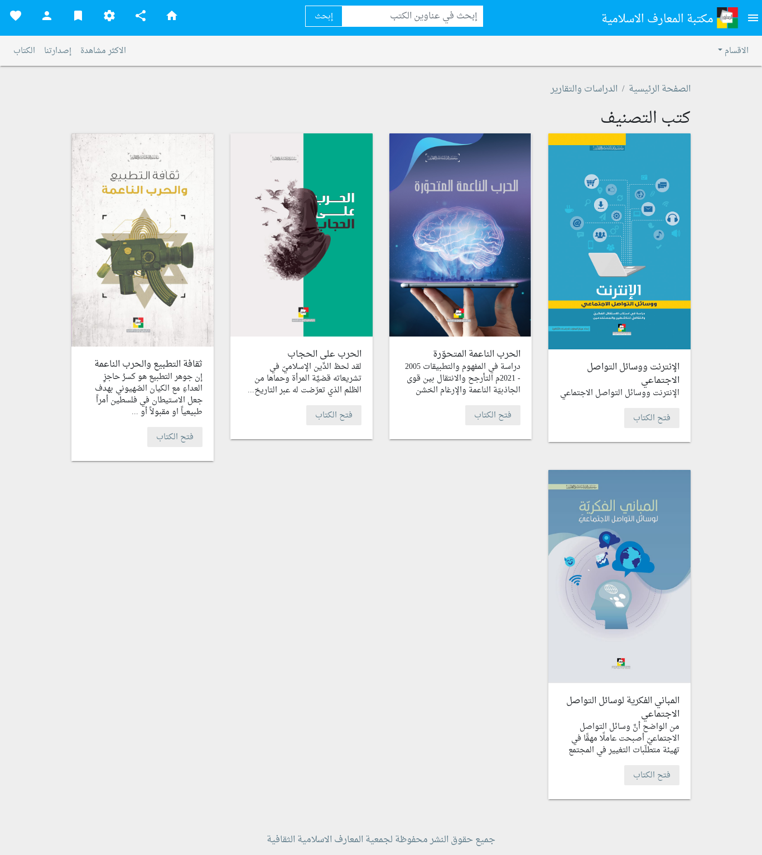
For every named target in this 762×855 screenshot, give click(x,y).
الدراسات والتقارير (584, 89)
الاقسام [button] (735, 51)
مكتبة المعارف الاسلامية (658, 19)
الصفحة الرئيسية (660, 89)
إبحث (324, 16)
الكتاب (24, 51)
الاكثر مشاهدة (103, 51)
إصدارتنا (57, 51)
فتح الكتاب (652, 417)
